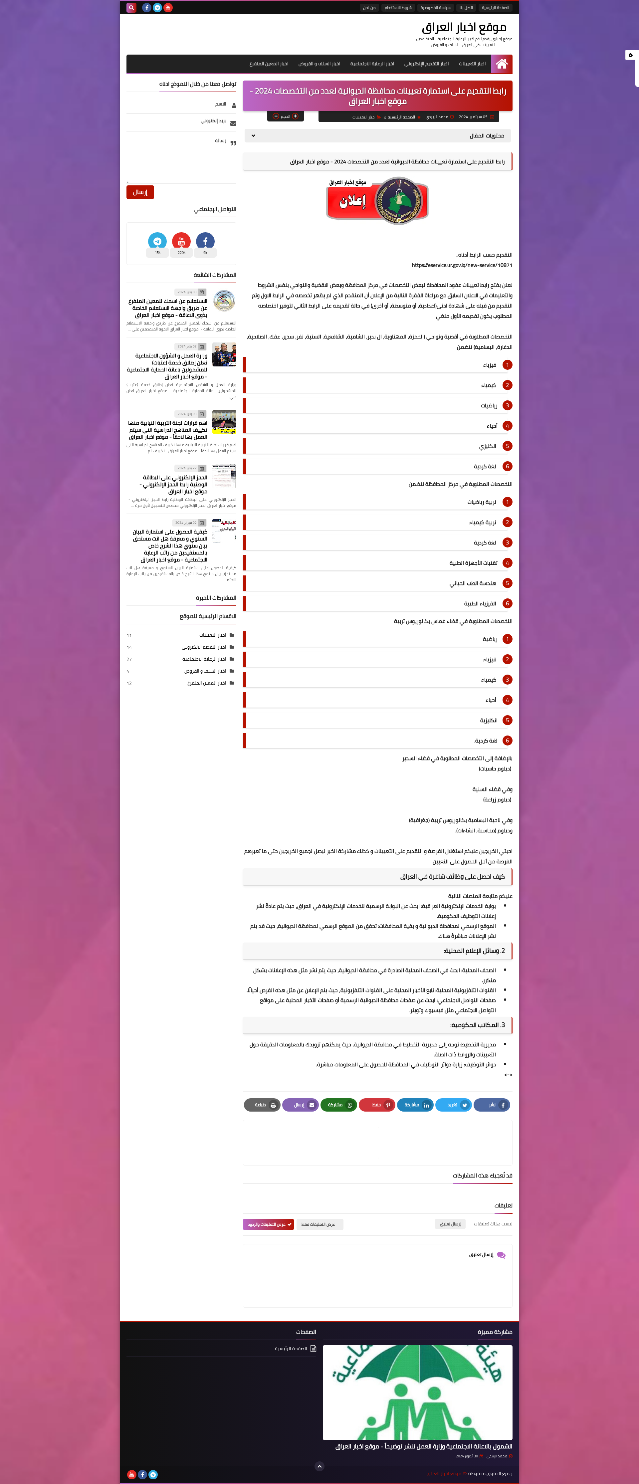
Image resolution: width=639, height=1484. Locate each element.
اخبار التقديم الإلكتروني (426, 63)
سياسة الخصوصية (436, 7)
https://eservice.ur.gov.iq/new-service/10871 (462, 265)
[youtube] (168, 7)
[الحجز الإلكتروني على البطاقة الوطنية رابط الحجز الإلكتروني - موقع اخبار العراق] (224, 476)
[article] (314, 1143)
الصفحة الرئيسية (495, 7)
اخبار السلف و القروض (319, 63)
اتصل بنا (466, 7)
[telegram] (157, 7)
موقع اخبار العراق (464, 27)
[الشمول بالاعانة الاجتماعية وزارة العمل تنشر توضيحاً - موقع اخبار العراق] (418, 1392)
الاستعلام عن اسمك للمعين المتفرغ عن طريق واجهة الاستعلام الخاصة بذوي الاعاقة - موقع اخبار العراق (167, 308)
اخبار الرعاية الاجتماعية (372, 63)
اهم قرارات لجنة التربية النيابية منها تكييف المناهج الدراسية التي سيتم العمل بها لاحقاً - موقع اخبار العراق (167, 430)
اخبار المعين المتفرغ (269, 63)
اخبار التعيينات (472, 63)
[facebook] (146, 7)
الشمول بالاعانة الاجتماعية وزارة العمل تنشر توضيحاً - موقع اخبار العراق (424, 1446)
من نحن (369, 7)
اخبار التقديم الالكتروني (204, 647)
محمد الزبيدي (497, 1456)
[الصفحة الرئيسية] (502, 64)
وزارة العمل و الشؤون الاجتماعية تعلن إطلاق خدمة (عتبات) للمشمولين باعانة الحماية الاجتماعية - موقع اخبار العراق (167, 365)
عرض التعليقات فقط (318, 1224)
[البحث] (131, 8)
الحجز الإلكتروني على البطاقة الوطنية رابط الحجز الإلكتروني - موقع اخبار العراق (173, 484)
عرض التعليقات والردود (267, 1224)
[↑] (319, 1466)
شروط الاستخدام (398, 7)
